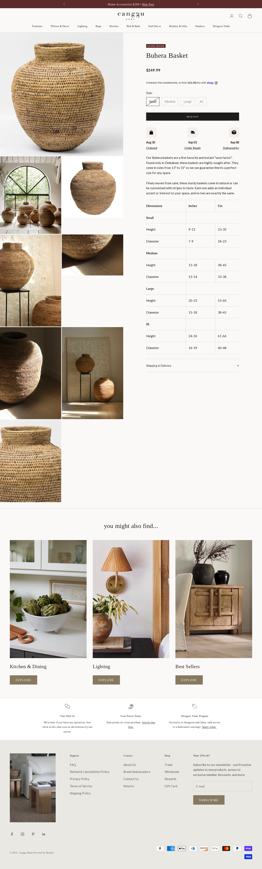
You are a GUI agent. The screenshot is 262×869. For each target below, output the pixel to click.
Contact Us (131, 779)
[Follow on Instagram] (22, 834)
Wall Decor (154, 26)
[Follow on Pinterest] (33, 834)
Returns (128, 786)
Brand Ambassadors (136, 771)
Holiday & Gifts (178, 26)
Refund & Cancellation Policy (89, 771)
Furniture (37, 26)
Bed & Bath (133, 26)
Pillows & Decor (60, 26)
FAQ (73, 765)
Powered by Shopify (44, 852)
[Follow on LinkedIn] (44, 834)
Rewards (170, 779)
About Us (129, 765)
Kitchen (114, 26)
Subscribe (209, 800)
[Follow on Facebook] (12, 834)
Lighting (82, 26)
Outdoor (200, 26)
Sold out (193, 116)
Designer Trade (221, 26)
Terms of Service (81, 786)
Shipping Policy (80, 793)
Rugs (99, 26)
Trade (169, 765)
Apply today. (209, 726)
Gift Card (171, 786)
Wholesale (172, 771)
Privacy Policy (79, 779)
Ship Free (148, 4)
